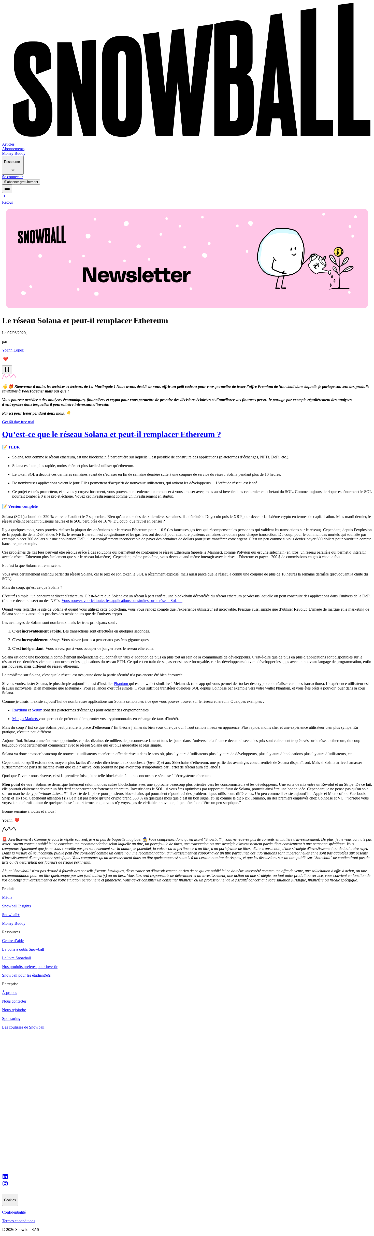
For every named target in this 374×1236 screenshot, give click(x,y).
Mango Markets (25, 719)
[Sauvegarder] (7, 370)
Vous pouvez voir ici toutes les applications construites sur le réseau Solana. (122, 600)
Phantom (121, 683)
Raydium (19, 710)
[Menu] (7, 189)
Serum (37, 710)
